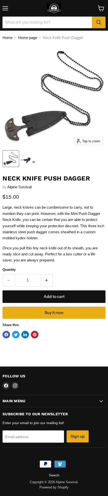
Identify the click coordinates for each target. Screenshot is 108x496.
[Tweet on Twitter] (16, 334)
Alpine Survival (19, 187)
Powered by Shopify (54, 487)
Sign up (78, 436)
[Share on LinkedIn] (25, 334)
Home (8, 37)
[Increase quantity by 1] (47, 280)
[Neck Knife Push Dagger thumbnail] (11, 159)
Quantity (9, 270)
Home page (27, 37)
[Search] (98, 22)
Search (54, 475)
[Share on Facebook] (6, 334)
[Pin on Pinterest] (34, 334)
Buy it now (54, 312)
